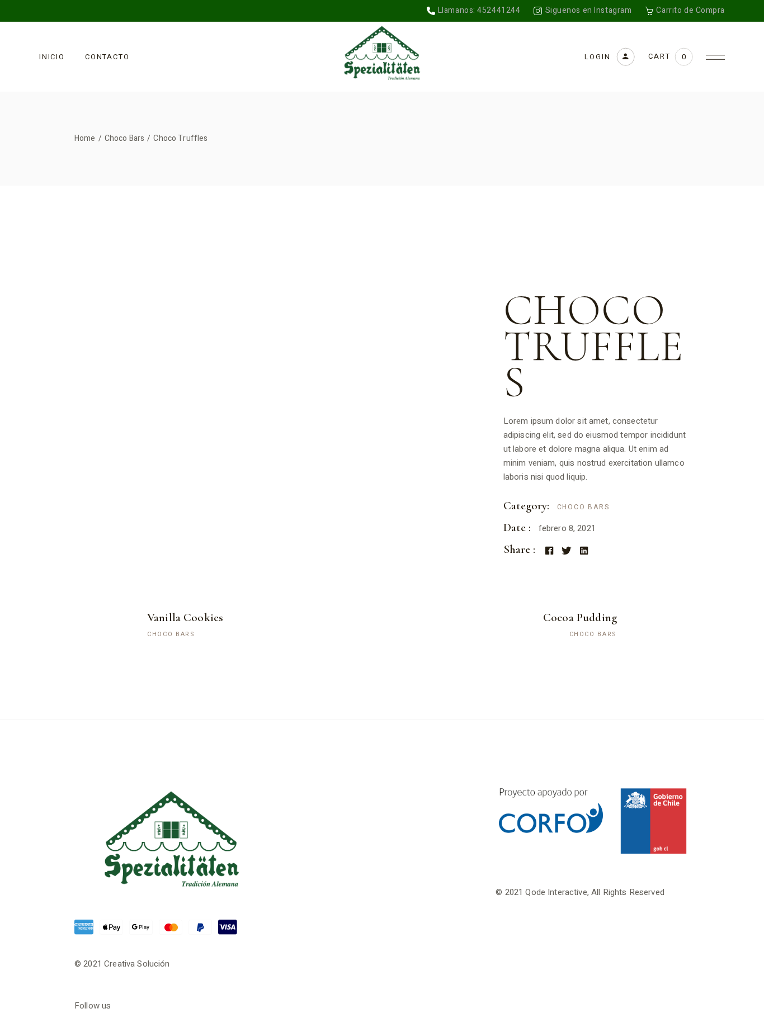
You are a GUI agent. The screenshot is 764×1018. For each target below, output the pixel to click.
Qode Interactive (556, 892)
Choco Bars (583, 507)
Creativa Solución (137, 964)
